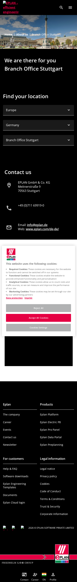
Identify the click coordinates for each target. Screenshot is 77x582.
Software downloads (15, 476)
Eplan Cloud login (14, 502)
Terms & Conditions (52, 499)
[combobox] (38, 110)
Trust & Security (50, 506)
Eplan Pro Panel (50, 429)
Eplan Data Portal (51, 437)
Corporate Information (54, 514)
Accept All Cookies (38, 317)
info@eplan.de (37, 225)
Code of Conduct (50, 491)
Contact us (9, 437)
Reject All (39, 308)
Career (7, 422)
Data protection (14, 297)
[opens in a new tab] (5, 528)
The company (11, 414)
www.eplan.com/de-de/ (42, 229)
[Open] (70, 7)
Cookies (45, 484)
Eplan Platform (49, 414)
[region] (38, 291)
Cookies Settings (38, 327)
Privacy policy (48, 476)
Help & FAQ (10, 468)
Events (7, 429)
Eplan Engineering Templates (14, 485)
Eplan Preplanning (51, 444)
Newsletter (10, 444)
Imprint (28, 297)
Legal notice (47, 468)
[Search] (61, 7)
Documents (10, 495)
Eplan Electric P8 (50, 422)
